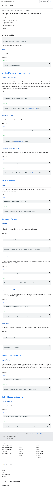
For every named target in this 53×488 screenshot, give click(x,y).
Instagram (21, 449)
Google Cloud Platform (6, 474)
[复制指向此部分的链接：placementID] (10, 323)
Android (37, 445)
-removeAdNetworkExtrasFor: (10, 148)
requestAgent (6, 360)
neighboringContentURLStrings (11, 290)
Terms (3, 481)
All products (4, 476)
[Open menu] (2, 1)
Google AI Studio (39, 451)
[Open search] (38, 1)
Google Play (38, 457)
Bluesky (20, 447)
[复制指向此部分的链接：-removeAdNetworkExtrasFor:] (20, 148)
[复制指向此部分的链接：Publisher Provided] (16, 181)
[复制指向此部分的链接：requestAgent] (11, 360)
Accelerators (4, 451)
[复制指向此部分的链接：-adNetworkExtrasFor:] (16, 115)
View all (37, 459)
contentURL (5, 257)
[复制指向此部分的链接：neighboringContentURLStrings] (21, 290)
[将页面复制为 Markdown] (45, 14)
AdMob (11, 1)
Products (7, 10)
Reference (27, 10)
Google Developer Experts (7, 449)
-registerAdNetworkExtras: (9, 77)
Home (3, 10)
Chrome (37, 447)
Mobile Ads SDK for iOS (9, 5)
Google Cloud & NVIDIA (6, 453)
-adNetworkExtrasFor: (8, 115)
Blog (19, 445)
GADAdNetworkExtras (32, 108)
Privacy (6, 481)
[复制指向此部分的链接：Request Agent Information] (22, 355)
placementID (5, 323)
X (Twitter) (21, 453)
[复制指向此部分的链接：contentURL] (9, 257)
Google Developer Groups (7, 447)
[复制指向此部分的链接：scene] (6, 185)
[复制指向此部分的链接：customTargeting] (13, 401)
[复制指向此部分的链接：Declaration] (8, 57)
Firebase (37, 449)
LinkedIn (20, 451)
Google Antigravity (39, 453)
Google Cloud (38, 455)
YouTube (20, 455)
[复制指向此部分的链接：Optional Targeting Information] (24, 397)
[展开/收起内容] (7, 17)
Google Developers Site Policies (34, 435)
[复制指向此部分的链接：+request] (8, 49)
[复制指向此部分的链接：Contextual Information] (19, 219)
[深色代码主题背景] (50, 38)
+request (4, 49)
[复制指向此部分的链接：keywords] (8, 224)
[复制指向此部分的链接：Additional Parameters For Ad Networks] (31, 73)
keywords (4, 223)
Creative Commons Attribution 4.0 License (36, 433)
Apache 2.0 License (17, 435)
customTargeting (7, 401)
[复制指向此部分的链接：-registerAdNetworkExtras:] (18, 77)
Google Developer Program (7, 445)
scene (3, 185)
